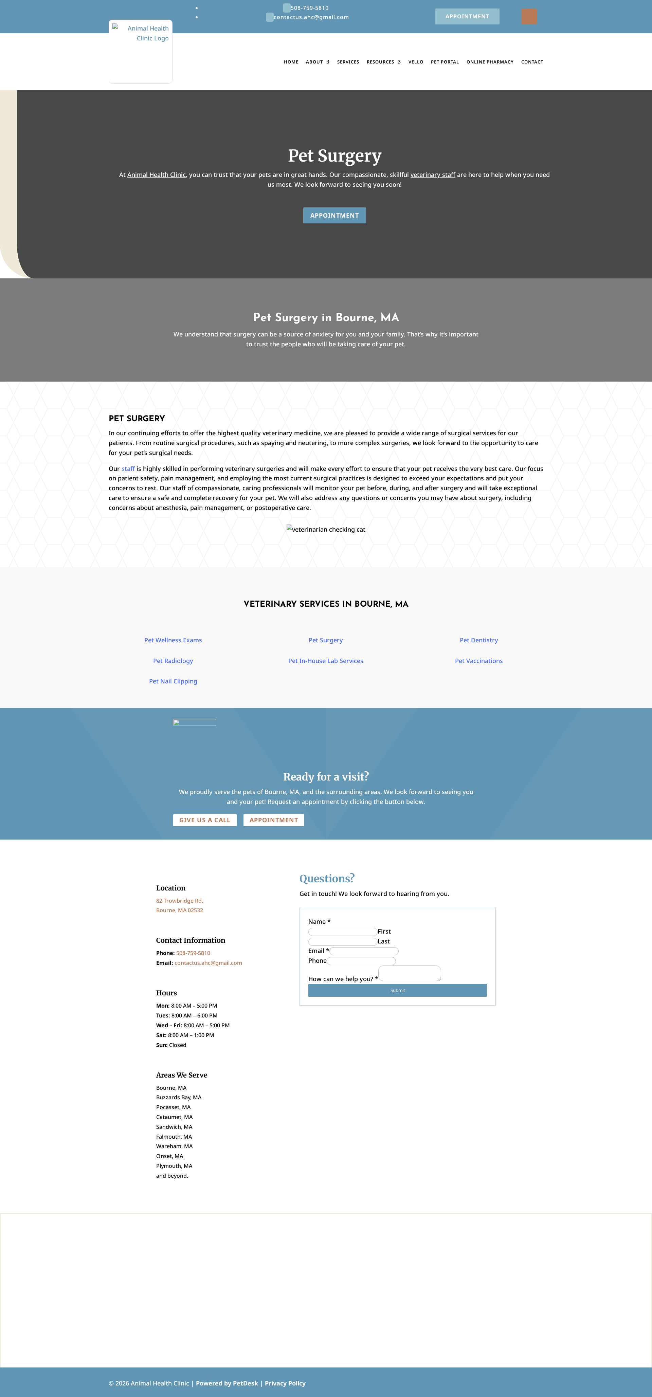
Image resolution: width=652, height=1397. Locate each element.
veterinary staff (433, 174)
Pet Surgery (326, 640)
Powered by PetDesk (227, 1383)
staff (128, 468)
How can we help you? (343, 979)
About (314, 62)
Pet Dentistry (479, 640)
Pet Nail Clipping (173, 681)
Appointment (467, 16)
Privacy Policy (285, 1383)
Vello (416, 62)
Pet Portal (445, 62)
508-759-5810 (193, 953)
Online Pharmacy (490, 62)
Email (318, 950)
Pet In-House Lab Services (325, 661)
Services (348, 62)
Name (319, 921)
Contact (532, 62)
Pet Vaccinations (479, 661)
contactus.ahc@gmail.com (208, 963)
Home (291, 62)
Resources (380, 62)
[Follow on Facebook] (529, 16)
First (384, 931)
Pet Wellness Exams (173, 640)
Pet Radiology (173, 661)
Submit (398, 990)
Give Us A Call (205, 820)
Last (384, 941)
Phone (317, 960)
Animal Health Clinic (156, 174)
